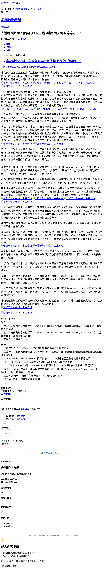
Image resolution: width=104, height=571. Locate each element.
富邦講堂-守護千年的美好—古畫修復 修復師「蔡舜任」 (43, 61)
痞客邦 (21, 409)
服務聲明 (76, 536)
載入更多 (5, 428)
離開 (14, 566)
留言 (27, 409)
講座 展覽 (21, 419)
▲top (3, 423)
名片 (8, 50)
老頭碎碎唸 (11, 19)
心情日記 (22, 39)
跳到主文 (5, 27)
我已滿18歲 (6, 566)
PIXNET (33, 536)
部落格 (9, 47)
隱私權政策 (66, 536)
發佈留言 (5, 444)
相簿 (8, 44)
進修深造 (21, 416)
